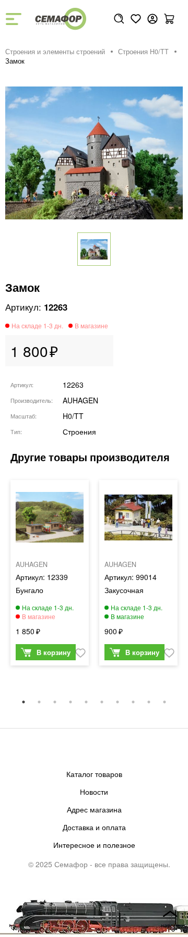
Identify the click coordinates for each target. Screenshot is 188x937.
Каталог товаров (94, 774)
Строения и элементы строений (55, 51)
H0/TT (73, 416)
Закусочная (124, 590)
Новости (94, 791)
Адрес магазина (94, 809)
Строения (79, 431)
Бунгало (29, 590)
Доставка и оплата (94, 827)
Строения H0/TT (143, 51)
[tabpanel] (49, 575)
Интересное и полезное (94, 845)
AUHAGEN (80, 400)
